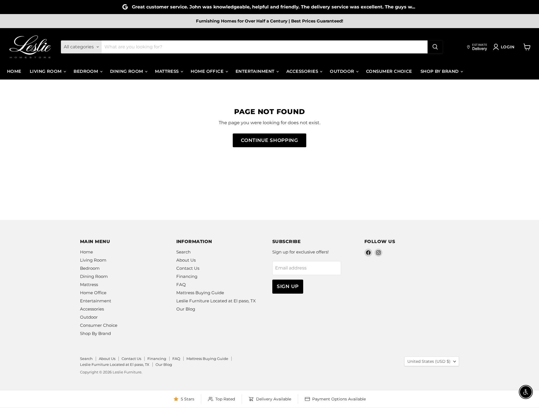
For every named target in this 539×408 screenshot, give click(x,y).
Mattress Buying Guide (200, 292)
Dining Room (127, 71)
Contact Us (187, 268)
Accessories (302, 71)
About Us (186, 260)
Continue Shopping (269, 140)
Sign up (288, 286)
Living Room (46, 71)
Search (183, 252)
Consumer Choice (389, 71)
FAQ (181, 284)
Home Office (208, 71)
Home (14, 71)
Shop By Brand (440, 71)
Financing (186, 276)
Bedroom (86, 71)
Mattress (167, 71)
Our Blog (185, 309)
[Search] (435, 46)
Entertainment (256, 71)
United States (429, 361)
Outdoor (342, 71)
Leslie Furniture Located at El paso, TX (216, 300)
